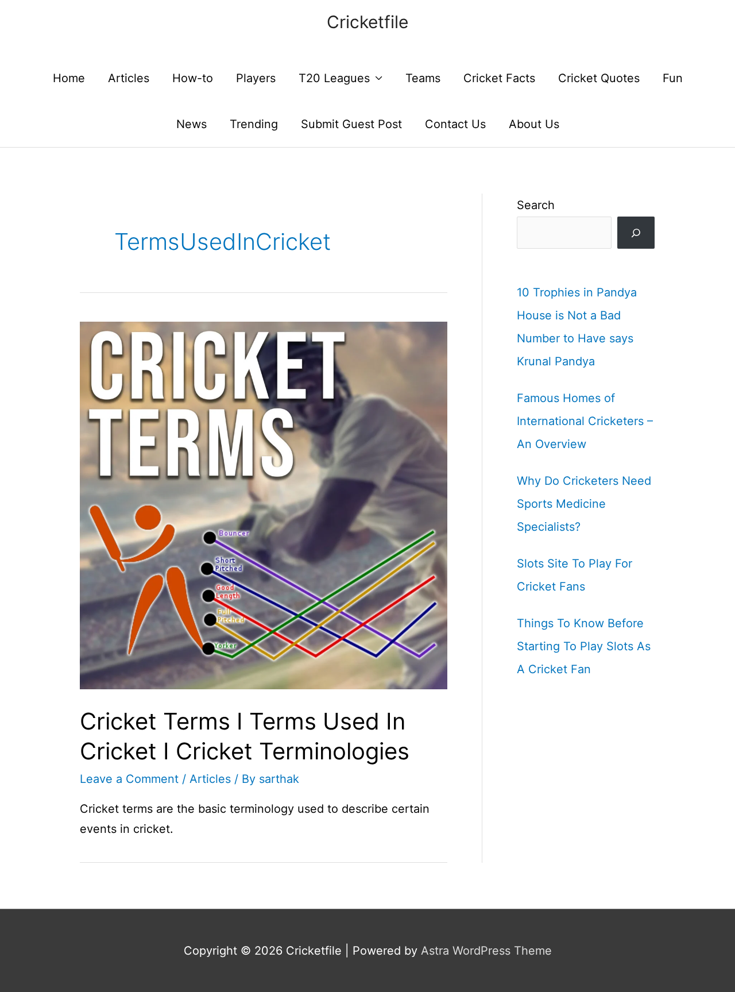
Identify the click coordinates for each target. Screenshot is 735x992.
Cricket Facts (499, 78)
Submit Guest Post (351, 124)
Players (256, 78)
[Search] (636, 233)
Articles (128, 78)
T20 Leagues (334, 78)
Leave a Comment (129, 779)
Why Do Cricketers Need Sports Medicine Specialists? (584, 504)
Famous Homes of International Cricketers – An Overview (585, 421)
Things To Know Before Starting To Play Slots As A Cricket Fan (584, 646)
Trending (254, 124)
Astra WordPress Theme (486, 951)
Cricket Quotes (599, 78)
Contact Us (455, 124)
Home (69, 78)
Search (536, 205)
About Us (534, 124)
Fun (673, 78)
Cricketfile (367, 21)
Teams (422, 78)
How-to (192, 78)
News (191, 124)
